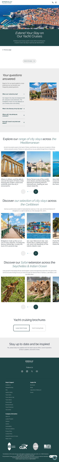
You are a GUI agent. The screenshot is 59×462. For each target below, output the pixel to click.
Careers (7, 423)
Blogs (31, 387)
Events (31, 392)
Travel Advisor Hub (10, 397)
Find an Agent (9, 402)
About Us (8, 416)
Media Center (9, 438)
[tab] (21, 328)
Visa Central (8, 409)
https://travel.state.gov (34, 457)
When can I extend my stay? (10, 94)
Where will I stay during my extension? (9, 115)
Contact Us (8, 385)
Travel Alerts (8, 394)
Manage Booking (9, 387)
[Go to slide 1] (27, 191)
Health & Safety (9, 392)
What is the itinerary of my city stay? (12, 108)
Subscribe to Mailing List (35, 390)
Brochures (32, 385)
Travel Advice (9, 399)
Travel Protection (9, 407)
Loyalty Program (9, 419)
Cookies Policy (9, 433)
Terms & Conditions (10, 428)
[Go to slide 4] (31, 191)
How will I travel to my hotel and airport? (11, 122)
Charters (7, 421)
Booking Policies (9, 404)
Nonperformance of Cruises (12, 436)
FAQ (6, 390)
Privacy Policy (9, 431)
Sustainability (9, 426)
